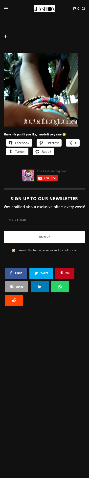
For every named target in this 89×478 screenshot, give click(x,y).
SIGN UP (44, 237)
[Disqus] (44, 376)
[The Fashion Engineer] (44, 8)
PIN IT (47, 89)
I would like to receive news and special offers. (47, 250)
